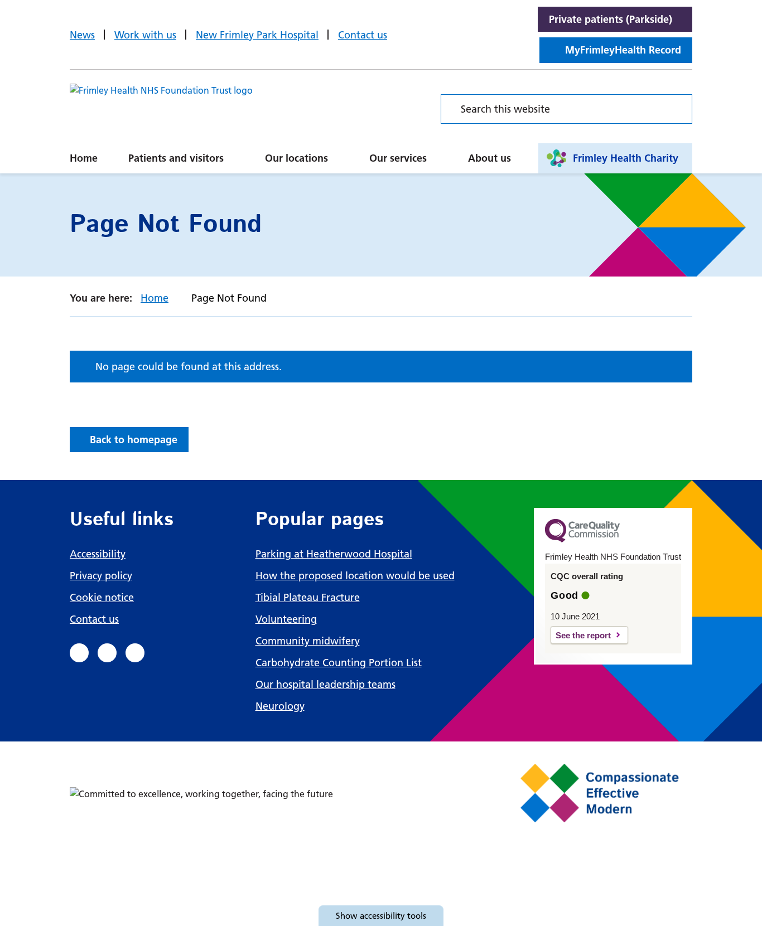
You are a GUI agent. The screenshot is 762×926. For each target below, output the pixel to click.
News (82, 34)
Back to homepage (133, 439)
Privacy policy (101, 575)
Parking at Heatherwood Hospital (333, 553)
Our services (398, 158)
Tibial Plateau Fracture (307, 597)
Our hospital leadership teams (325, 684)
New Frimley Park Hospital (257, 34)
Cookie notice (102, 597)
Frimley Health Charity (625, 158)
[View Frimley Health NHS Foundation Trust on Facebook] (79, 652)
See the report (583, 635)
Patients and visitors (176, 158)
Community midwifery (307, 640)
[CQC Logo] (582, 539)
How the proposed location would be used (355, 575)
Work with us (145, 34)
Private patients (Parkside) (610, 19)
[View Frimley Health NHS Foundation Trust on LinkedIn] (107, 652)
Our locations (296, 158)
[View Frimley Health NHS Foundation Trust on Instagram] (135, 652)
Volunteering (286, 619)
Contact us (362, 34)
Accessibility (98, 553)
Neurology (280, 706)
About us (489, 158)
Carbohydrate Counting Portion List (338, 662)
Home (84, 158)
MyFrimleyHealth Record (623, 49)
